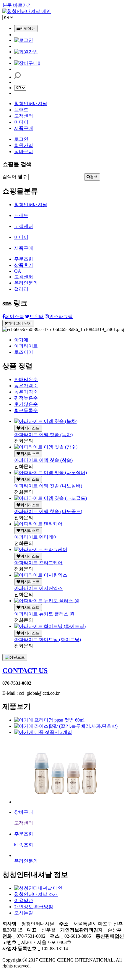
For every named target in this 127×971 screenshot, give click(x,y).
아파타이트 (26, 345)
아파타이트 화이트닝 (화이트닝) (47, 639)
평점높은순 (26, 398)
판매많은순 (26, 379)
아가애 (21, 339)
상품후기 (23, 265)
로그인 (21, 139)
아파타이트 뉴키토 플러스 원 (44, 613)
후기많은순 (26, 404)
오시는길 (23, 912)
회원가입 (23, 145)
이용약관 (23, 900)
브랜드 (21, 109)
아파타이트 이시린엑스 (38, 588)
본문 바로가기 (17, 5)
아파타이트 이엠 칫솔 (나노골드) (48, 511)
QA (17, 271)
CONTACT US (25, 670)
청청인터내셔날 (30, 103)
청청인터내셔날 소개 (36, 894)
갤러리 (21, 289)
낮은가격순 (26, 385)
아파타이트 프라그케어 (38, 562)
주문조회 (23, 259)
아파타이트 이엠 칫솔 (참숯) (43, 460)
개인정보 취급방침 (33, 906)
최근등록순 (26, 410)
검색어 (14, 176)
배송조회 (23, 844)
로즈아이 (23, 352)
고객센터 (23, 115)
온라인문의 (26, 282)
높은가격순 (26, 391)
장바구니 (23, 151)
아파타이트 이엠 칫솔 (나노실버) (48, 485)
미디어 (21, 122)
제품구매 (23, 128)
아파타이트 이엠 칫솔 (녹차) (43, 434)
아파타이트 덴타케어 (36, 537)
